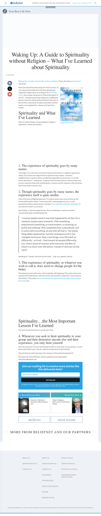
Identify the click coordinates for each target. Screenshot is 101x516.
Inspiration (35, 3)
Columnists (50, 7)
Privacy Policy (67, 458)
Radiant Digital (48, 497)
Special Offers (86, 3)
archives (34, 419)
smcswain (11, 75)
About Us (26, 458)
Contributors (47, 480)
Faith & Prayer (44, 3)
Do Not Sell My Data (69, 469)
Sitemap (45, 492)
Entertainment (61, 3)
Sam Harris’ (76, 81)
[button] (95, 3)
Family (68, 3)
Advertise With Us (29, 463)
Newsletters (76, 3)
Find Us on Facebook (50, 486)
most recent (66, 419)
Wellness (52, 3)
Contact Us (27, 469)
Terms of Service (68, 463)
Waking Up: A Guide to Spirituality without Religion (38, 81)
